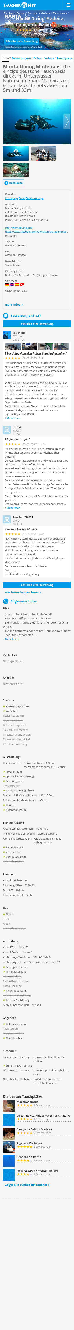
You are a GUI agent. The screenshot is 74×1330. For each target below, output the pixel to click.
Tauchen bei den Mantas (21, 529)
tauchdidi (19, 333)
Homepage (11, 198)
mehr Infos (12, 305)
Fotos (38, 58)
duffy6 (17, 427)
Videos (49, 58)
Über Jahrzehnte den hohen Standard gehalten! (36, 353)
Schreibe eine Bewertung (21, 41)
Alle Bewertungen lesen (22, 592)
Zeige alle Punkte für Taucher (26, 1185)
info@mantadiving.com (19, 227)
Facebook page (34, 198)
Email (22, 198)
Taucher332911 (23, 517)
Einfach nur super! (17, 439)
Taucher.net (19, 5)
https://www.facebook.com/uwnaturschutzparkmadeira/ (38, 231)
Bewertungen (21, 58)
